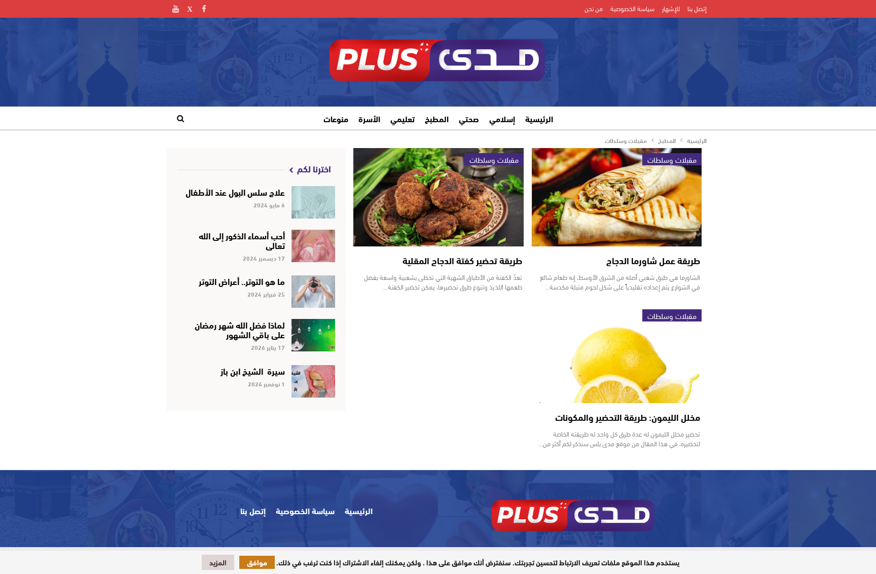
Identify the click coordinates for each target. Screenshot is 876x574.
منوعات (335, 118)
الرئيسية (539, 118)
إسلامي (502, 118)
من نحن (594, 8)
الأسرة (369, 118)
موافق (257, 562)
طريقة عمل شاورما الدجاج (653, 260)
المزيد (218, 562)
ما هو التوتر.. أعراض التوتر (242, 281)
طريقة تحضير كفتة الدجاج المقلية (462, 260)
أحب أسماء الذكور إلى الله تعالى (242, 240)
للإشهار (671, 8)
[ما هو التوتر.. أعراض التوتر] (313, 291)
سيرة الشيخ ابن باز (251, 370)
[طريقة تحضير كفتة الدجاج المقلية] (438, 197)
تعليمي (402, 118)
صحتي (469, 118)
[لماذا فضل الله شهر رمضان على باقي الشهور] (313, 335)
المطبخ (437, 118)
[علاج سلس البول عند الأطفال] (313, 202)
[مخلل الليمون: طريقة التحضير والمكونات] (617, 353)
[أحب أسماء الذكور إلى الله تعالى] (313, 246)
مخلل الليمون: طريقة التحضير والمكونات (627, 416)
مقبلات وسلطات (672, 159)
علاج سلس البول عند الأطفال (235, 191)
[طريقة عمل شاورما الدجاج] (617, 197)
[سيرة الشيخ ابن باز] (313, 381)
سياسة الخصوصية (632, 8)
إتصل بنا (697, 8)
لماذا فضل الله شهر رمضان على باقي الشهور (240, 329)
